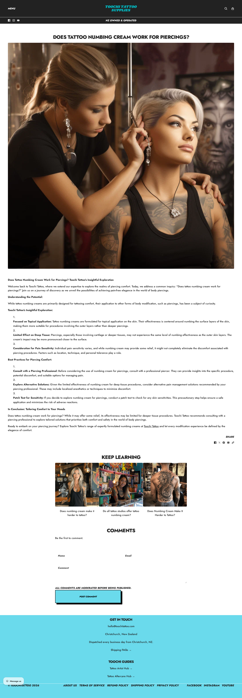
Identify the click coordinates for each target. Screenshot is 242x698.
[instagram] (13, 20)
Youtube (228, 685)
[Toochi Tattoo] (121, 8)
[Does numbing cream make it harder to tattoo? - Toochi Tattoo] (77, 485)
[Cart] (232, 8)
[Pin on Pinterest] (224, 442)
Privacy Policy (168, 685)
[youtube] (18, 20)
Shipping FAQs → (121, 650)
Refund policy (117, 685)
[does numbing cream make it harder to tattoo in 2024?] (165, 485)
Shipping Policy (142, 685)
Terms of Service (92, 685)
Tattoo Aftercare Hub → (121, 676)
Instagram (211, 685)
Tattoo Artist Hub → (121, 668)
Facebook (194, 685)
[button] (233, 442)
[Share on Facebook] (215, 442)
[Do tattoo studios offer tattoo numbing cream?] (121, 485)
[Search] (226, 8)
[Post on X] (219, 442)
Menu (11, 8)
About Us (70, 685)
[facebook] (9, 20)
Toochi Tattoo (151, 426)
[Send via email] (228, 442)
